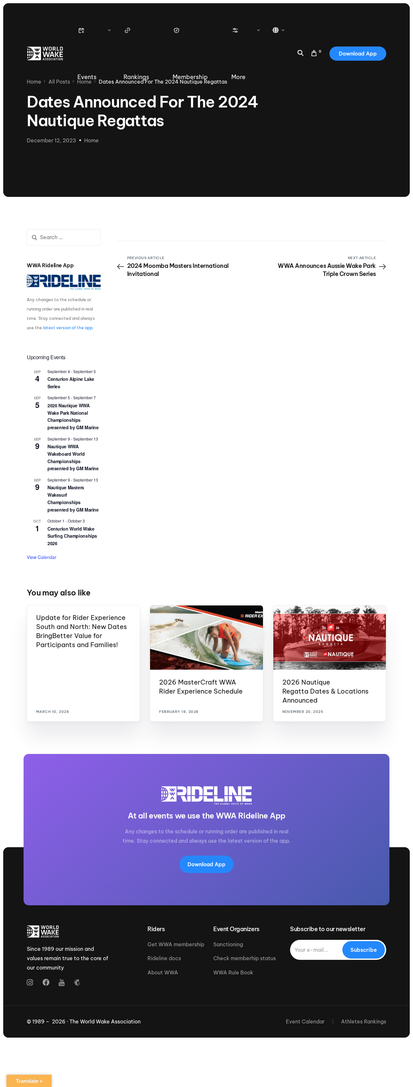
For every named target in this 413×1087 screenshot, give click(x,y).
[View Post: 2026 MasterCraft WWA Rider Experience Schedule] (206, 637)
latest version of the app (68, 327)
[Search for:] (64, 237)
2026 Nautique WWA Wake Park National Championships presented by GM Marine (73, 416)
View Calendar (41, 557)
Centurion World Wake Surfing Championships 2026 (72, 535)
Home (91, 140)
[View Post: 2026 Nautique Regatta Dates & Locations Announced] (329, 637)
